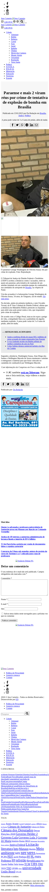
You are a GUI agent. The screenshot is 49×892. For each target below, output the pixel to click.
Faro (13, 44)
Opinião (8, 802)
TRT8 (3, 868)
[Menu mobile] (26, 22)
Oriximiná (15, 57)
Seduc (11, 864)
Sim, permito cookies (9, 890)
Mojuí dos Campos (18, 53)
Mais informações (37, 885)
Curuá (13, 41)
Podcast (41, 802)
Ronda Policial (20, 804)
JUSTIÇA (10, 67)
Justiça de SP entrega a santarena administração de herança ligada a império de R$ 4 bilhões (23, 538)
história (15, 841)
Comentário (6, 578)
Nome (4, 599)
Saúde (30, 807)
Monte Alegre (16, 55)
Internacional (30, 793)
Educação (10, 74)
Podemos (6, 860)
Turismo (28, 811)
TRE (40, 864)
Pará (20, 802)
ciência (39, 824)
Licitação (32, 844)
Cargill (21, 824)
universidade (31, 868)
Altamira (25, 774)
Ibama (22, 841)
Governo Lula (9, 837)
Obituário (39, 797)
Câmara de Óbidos (37, 827)
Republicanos (34, 860)
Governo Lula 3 (27, 837)
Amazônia (33, 774)
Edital (9, 788)
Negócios (10, 76)
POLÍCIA (10, 69)
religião (21, 860)
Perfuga (22, 856)
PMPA (38, 856)
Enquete (10, 791)
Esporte (9, 78)
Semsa (21, 864)
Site (2, 609)
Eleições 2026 (8, 834)
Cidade (9, 32)
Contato (9, 677)
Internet (38, 793)
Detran (37, 830)
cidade (6, 779)
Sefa (16, 864)
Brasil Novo (11, 777)
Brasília (43, 113)
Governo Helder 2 (27, 834)
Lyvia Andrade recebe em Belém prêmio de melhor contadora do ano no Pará (24, 342)
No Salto (26, 797)
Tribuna (22, 811)
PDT (10, 856)
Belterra (14, 39)
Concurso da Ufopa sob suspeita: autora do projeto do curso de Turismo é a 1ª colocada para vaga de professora (24, 553)
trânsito (16, 811)
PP (13, 860)
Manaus (24, 848)
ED (17, 699)
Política (9, 64)
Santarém (8, 807)
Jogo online (5, 845)
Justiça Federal (17, 844)
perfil (16, 857)
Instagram (34, 841)
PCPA (4, 856)
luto (15, 849)
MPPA (31, 853)
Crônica (21, 784)
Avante (15, 823)
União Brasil (8, 871)
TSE (8, 868)
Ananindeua (42, 774)
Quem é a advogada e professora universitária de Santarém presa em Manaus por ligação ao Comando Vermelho (23, 529)
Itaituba (14, 48)
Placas (35, 802)
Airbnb (3, 824)
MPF (24, 853)
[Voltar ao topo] (2, 874)
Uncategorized (42, 811)
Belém (13, 37)
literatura (7, 849)
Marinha (32, 849)
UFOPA (15, 868)
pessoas (30, 802)
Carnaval (27, 824)
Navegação (10, 797)
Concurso (8, 781)
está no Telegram (30, 372)
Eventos (22, 791)
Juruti (13, 46)
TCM (27, 864)
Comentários (14, 779)
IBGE (27, 841)
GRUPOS (8, 22)
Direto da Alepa (24, 786)
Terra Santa (15, 62)
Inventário (41, 841)
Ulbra (20, 868)
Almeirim (18, 774)
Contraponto (13, 784)
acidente (4, 774)
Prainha (12, 804)
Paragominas (40, 853)
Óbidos (14, 51)
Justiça (21, 115)
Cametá (25, 777)
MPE (17, 853)
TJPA (34, 864)
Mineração (10, 71)
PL (32, 856)
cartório (33, 824)
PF (28, 856)
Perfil (24, 802)
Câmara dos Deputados (17, 830)
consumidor (16, 781)
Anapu (9, 823)
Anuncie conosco (13, 675)
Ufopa (33, 811)
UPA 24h (18, 872)
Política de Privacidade (15, 673)
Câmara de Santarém (19, 826)
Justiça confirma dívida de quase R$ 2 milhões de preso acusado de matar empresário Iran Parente (26, 338)
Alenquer (14, 35)
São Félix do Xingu (20, 807)
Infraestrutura (19, 793)
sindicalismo (12, 809)
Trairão (10, 811)
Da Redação (18, 390)
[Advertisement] (24, 493)
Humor (11, 793)
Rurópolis (15, 60)
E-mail (4, 604)
